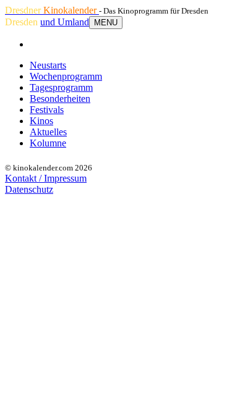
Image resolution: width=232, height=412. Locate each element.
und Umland (64, 22)
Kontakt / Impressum (46, 178)
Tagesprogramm (61, 87)
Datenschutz (29, 189)
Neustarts (48, 65)
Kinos (41, 121)
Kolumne (48, 143)
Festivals (47, 109)
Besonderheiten (60, 98)
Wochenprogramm (66, 76)
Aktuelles (48, 132)
